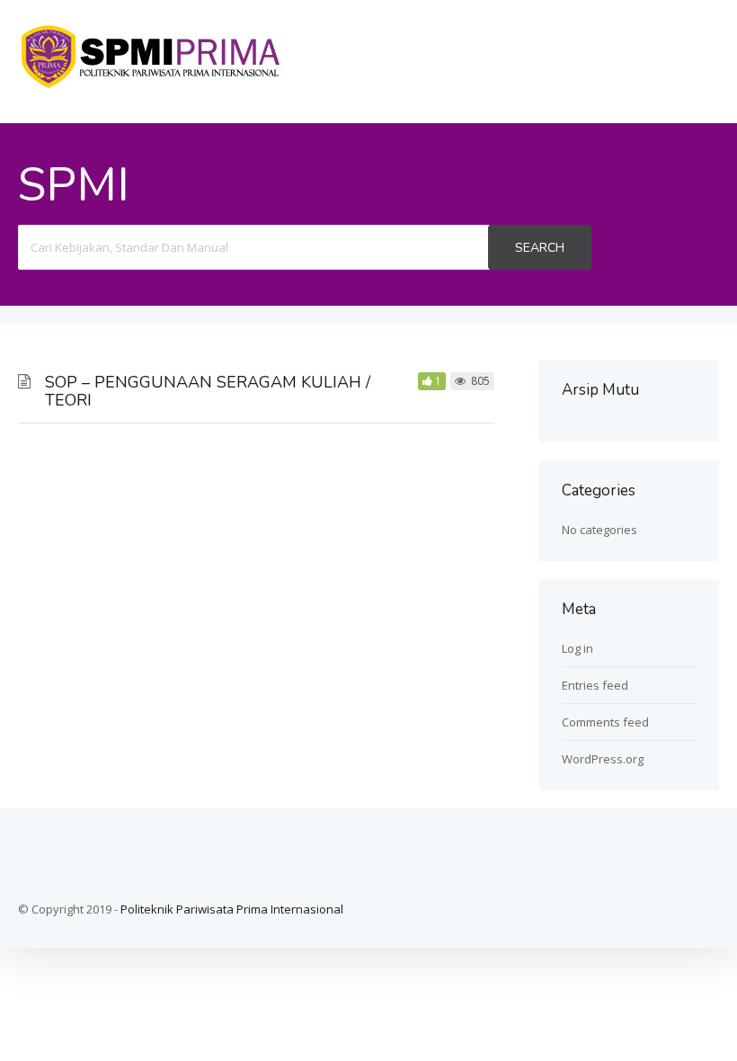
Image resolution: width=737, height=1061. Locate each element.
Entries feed (595, 685)
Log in (577, 648)
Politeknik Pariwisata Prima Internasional (231, 909)
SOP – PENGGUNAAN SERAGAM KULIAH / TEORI (207, 391)
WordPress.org (603, 759)
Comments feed (605, 722)
